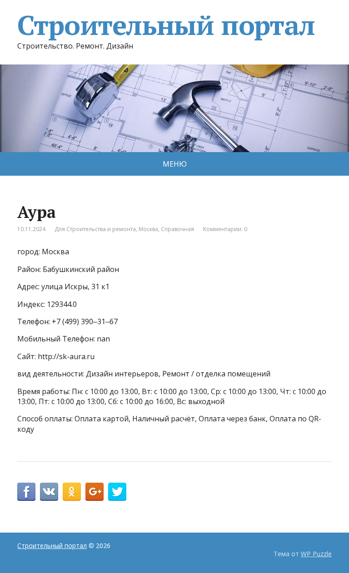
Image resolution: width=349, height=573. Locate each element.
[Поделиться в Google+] (94, 492)
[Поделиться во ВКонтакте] (49, 492)
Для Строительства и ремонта (95, 229)
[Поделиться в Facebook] (26, 492)
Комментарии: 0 (225, 229)
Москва (148, 229)
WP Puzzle (316, 553)
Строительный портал (165, 25)
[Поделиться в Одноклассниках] (72, 492)
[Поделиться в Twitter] (117, 492)
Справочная (177, 229)
